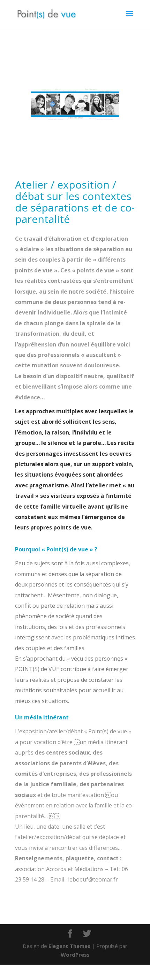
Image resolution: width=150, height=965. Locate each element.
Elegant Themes (69, 945)
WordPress (75, 954)
